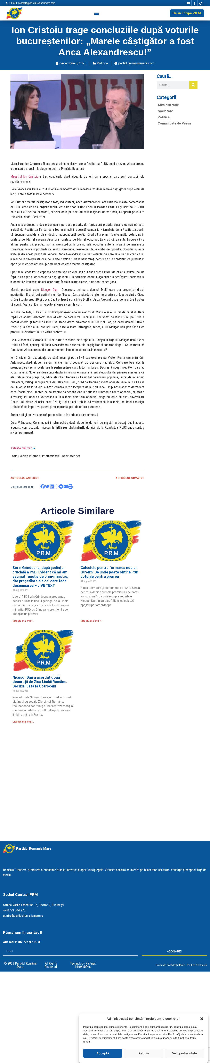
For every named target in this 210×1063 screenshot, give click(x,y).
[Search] (193, 85)
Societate (165, 111)
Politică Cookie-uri (197, 965)
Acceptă (102, 1053)
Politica (102, 63)
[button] (202, 1019)
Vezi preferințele (184, 1053)
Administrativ (168, 105)
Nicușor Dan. (51, 290)
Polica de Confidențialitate (170, 965)
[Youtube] (188, 3)
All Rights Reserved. (51, 965)
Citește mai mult (21, 448)
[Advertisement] (177, 190)
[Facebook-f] (194, 3)
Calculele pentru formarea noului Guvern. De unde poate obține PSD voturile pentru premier (109, 572)
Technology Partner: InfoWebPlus (83, 965)
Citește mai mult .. (23, 621)
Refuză (143, 1053)
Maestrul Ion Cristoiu (24, 176)
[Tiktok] (200, 3)
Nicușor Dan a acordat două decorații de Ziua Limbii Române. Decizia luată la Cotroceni (40, 681)
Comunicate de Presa (174, 123)
